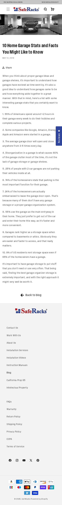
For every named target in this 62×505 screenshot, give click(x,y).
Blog (9, 372)
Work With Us (14, 335)
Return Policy (14, 416)
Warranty (12, 409)
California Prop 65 (16, 380)
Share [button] (9, 67)
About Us (11, 343)
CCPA (9, 439)
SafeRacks (26, 499)
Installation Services (17, 350)
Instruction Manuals (17, 365)
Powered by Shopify (39, 499)
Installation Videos (16, 358)
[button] (8, 9)
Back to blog (33, 294)
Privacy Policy (14, 431)
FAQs (9, 401)
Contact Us (12, 328)
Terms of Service (15, 446)
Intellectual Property (17, 387)
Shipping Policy (14, 424)
